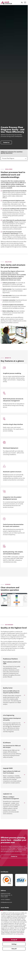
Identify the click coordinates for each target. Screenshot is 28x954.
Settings (14, 944)
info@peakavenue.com (6, 902)
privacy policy (19, 934)
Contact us (14, 856)
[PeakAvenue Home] (6, 2)
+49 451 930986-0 (5, 899)
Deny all (14, 948)
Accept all (14, 940)
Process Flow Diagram (8, 158)
